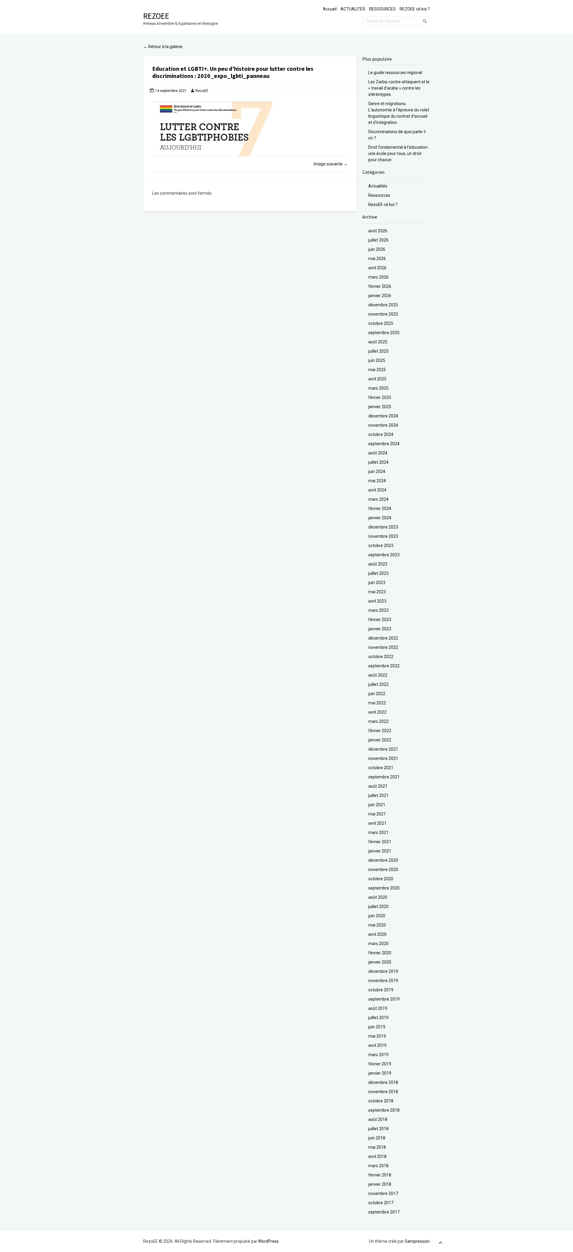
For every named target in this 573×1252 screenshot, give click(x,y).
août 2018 (377, 1119)
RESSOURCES (382, 9)
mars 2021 (378, 832)
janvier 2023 (379, 628)
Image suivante (331, 164)
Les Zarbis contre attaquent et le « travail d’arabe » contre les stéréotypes (398, 88)
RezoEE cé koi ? (383, 204)
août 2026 (377, 230)
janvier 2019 (379, 1073)
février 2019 (379, 1063)
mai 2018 (377, 1147)
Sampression (417, 1241)
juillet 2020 (378, 906)
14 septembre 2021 (171, 91)
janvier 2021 (379, 851)
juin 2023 (376, 582)
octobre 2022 (380, 656)
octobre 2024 (380, 434)
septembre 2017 (384, 1212)
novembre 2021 (383, 758)
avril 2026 (377, 267)
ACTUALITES (353, 9)
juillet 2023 (378, 573)
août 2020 (377, 897)
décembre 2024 (383, 416)
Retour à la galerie (162, 46)
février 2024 (379, 508)
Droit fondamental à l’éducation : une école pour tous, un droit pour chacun (398, 153)
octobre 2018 (380, 1101)
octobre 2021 (380, 767)
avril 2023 (377, 601)
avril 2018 (377, 1156)
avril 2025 (377, 379)
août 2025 (377, 342)
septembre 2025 (384, 332)
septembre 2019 (384, 999)
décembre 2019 (383, 971)
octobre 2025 (380, 323)
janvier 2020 (379, 962)
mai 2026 (377, 258)
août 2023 (377, 564)
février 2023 (379, 619)
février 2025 (379, 397)
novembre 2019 (383, 980)
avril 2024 (377, 490)
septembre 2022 (384, 665)
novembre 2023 (383, 536)
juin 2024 (376, 471)
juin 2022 (376, 693)
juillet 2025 (378, 351)
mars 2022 (378, 721)
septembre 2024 (384, 443)
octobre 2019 (380, 989)
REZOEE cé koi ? (415, 9)
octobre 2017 (380, 1202)
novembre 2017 (383, 1193)
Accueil (330, 9)
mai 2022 (377, 702)
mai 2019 (377, 1036)
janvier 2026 (379, 295)
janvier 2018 (379, 1184)
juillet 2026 (378, 240)
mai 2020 (377, 925)
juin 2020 (376, 915)
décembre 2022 (383, 638)
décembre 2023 (383, 527)
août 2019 (377, 1008)
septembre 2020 (384, 888)
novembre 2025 (383, 314)
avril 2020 (377, 934)
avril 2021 (377, 823)
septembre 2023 (384, 554)
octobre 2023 (380, 545)
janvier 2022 (379, 740)
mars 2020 (378, 943)
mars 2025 (378, 388)
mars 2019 (378, 1054)
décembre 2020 (383, 860)
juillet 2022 (378, 684)
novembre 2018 (383, 1091)
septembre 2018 (384, 1110)
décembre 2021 (383, 749)
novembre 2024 (383, 425)
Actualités (377, 186)
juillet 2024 (378, 462)
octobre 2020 (380, 878)
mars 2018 (378, 1165)
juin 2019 (376, 1026)
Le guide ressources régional (395, 72)
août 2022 (377, 675)
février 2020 (379, 952)
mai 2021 (377, 814)
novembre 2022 (383, 647)
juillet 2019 (378, 1017)
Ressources (379, 195)
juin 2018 (376, 1138)
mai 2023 (377, 591)
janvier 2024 (379, 517)
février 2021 (379, 841)
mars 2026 (378, 277)
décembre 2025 (383, 304)
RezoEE (156, 16)
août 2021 (377, 786)
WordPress (268, 1241)
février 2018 (379, 1175)
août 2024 (377, 453)
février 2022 (379, 730)
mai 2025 (377, 369)
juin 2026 (376, 249)
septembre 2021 (384, 777)
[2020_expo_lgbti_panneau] (250, 129)
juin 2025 (376, 360)
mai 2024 (377, 480)
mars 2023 (378, 610)
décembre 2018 (383, 1082)
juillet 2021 (378, 795)
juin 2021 (376, 804)
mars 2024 (378, 499)
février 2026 (379, 286)
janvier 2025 (379, 406)
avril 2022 (377, 712)
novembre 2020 (383, 869)
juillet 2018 (378, 1128)
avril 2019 (377, 1045)
